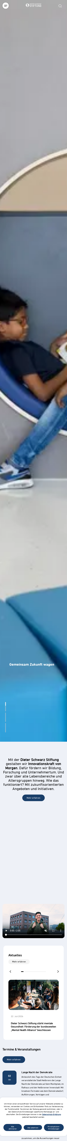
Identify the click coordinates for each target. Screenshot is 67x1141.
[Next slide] (58, 971)
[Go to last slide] (10, 971)
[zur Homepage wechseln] (33, 22)
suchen (60, 6)
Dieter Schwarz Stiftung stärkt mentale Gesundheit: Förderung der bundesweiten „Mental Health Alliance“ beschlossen (33, 1026)
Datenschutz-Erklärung (51, 1114)
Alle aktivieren (13, 1127)
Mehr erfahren (33, 797)
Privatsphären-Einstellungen (54, 1127)
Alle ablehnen (32, 1127)
